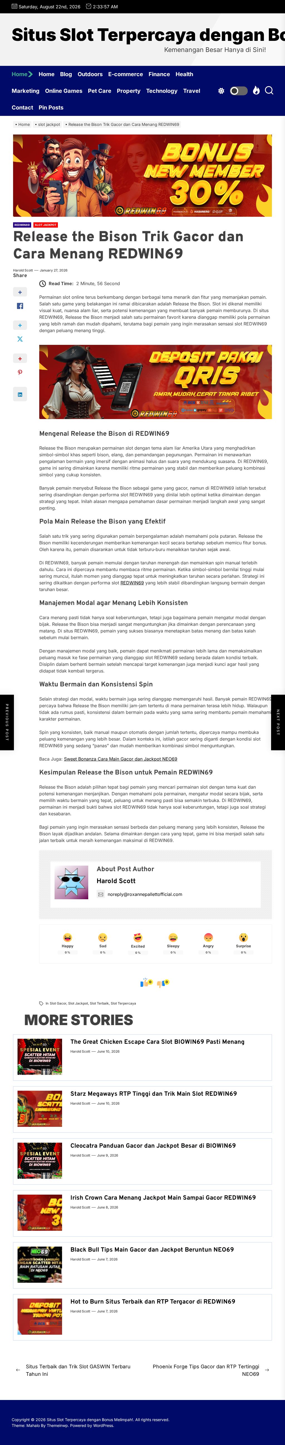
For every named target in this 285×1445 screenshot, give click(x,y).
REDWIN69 (132, 583)
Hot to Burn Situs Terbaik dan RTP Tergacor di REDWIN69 (152, 1302)
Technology (162, 91)
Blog (66, 74)
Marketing (26, 91)
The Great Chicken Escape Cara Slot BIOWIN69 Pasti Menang (157, 1042)
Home (20, 74)
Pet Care (99, 91)
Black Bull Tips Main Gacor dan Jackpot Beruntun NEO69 (152, 1250)
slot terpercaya (123, 1003)
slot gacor (58, 1003)
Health (184, 74)
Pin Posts (51, 107)
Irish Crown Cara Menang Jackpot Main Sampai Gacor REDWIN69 (163, 1198)
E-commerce (125, 74)
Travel (191, 91)
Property (129, 91)
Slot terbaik (99, 1003)
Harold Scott (23, 270)
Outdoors (90, 74)
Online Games (63, 91)
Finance (159, 74)
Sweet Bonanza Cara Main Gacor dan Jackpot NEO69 (120, 759)
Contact (22, 107)
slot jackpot (78, 1003)
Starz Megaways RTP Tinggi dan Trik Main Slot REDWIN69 (153, 1094)
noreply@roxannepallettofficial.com (145, 894)
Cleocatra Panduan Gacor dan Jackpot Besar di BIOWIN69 (153, 1146)
